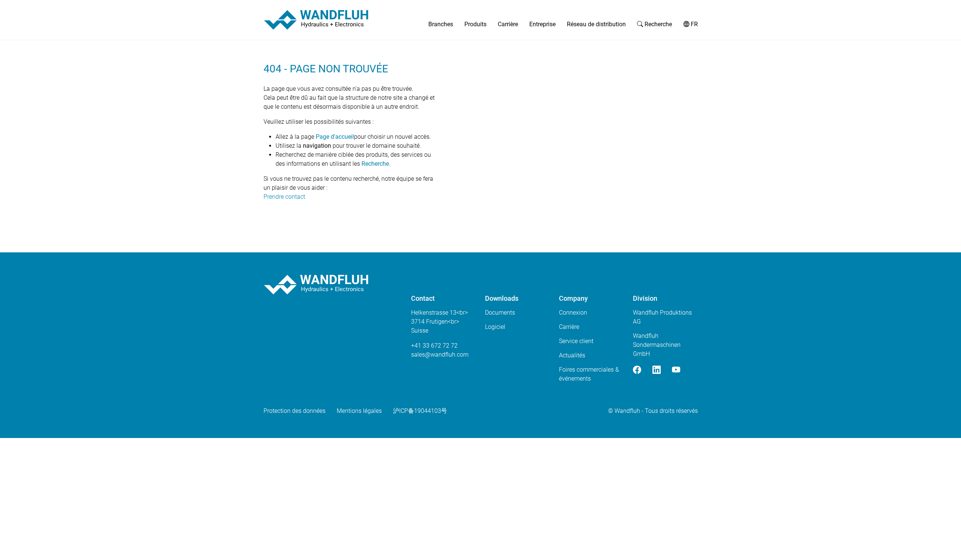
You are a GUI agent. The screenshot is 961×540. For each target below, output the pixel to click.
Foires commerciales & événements (589, 374)
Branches (440, 24)
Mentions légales (359, 410)
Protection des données (294, 410)
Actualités (572, 355)
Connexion (573, 312)
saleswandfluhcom (439, 354)
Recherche (657, 24)
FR (693, 24)
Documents (500, 312)
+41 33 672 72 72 (434, 345)
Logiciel (495, 326)
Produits (475, 24)
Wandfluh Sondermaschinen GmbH (657, 344)
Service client (576, 341)
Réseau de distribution (596, 24)
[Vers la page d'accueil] (316, 20)
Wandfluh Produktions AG (662, 317)
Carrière (508, 24)
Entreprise (542, 24)
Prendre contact (284, 196)
